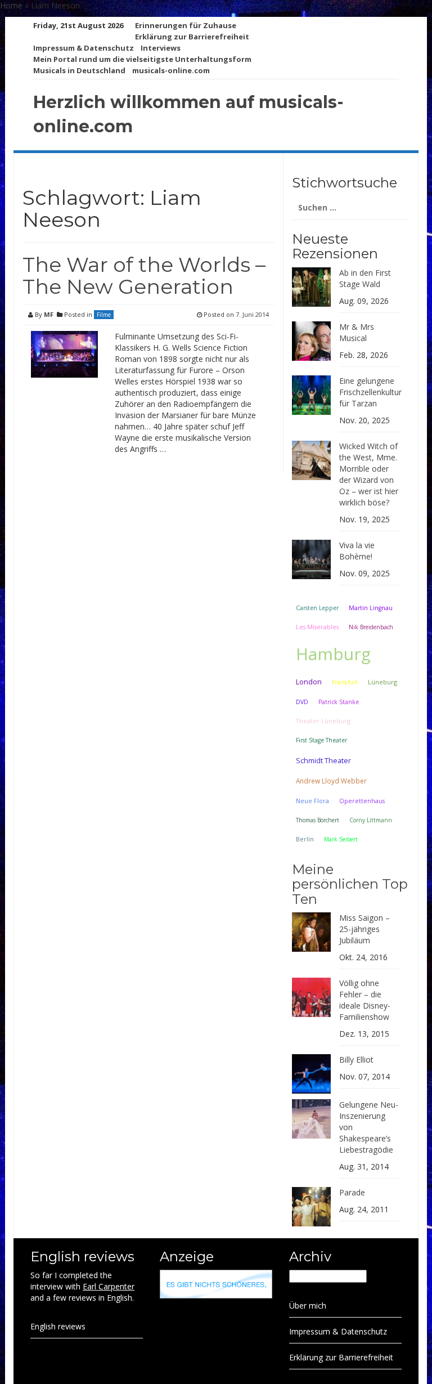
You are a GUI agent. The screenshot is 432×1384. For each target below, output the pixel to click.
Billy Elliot (356, 1059)
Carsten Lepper (317, 608)
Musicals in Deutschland (79, 70)
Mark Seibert (341, 839)
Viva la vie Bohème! (357, 551)
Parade (352, 1192)
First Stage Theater (321, 740)
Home (11, 5)
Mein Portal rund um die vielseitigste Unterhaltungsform (142, 59)
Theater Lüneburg (323, 720)
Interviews (161, 48)
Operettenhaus (362, 801)
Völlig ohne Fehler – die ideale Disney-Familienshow (364, 1000)
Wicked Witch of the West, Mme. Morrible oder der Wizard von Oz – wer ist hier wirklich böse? (368, 474)
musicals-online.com (171, 70)
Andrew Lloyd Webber (331, 780)
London (309, 682)
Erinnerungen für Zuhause (185, 25)
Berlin (305, 839)
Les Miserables (317, 627)
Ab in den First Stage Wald (365, 278)
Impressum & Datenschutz (83, 48)
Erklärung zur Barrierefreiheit (192, 37)
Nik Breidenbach (371, 627)
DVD (302, 702)
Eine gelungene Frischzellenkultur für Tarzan (370, 392)
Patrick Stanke (338, 702)
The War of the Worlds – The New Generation (144, 275)
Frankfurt (345, 682)
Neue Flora (312, 800)
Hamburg (333, 653)
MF (48, 314)
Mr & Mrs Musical (356, 332)
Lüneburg (382, 682)
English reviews (58, 1326)
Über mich (307, 1305)
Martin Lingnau (371, 608)
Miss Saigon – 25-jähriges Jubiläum (364, 929)
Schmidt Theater (323, 760)
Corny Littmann (370, 820)
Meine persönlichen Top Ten (350, 884)
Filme (104, 315)
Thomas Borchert (317, 820)
